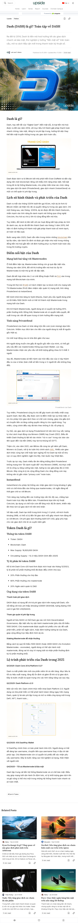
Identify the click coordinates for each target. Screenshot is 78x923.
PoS (59, 276)
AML (52, 449)
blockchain (62, 237)
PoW (25, 285)
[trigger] (8, 3)
